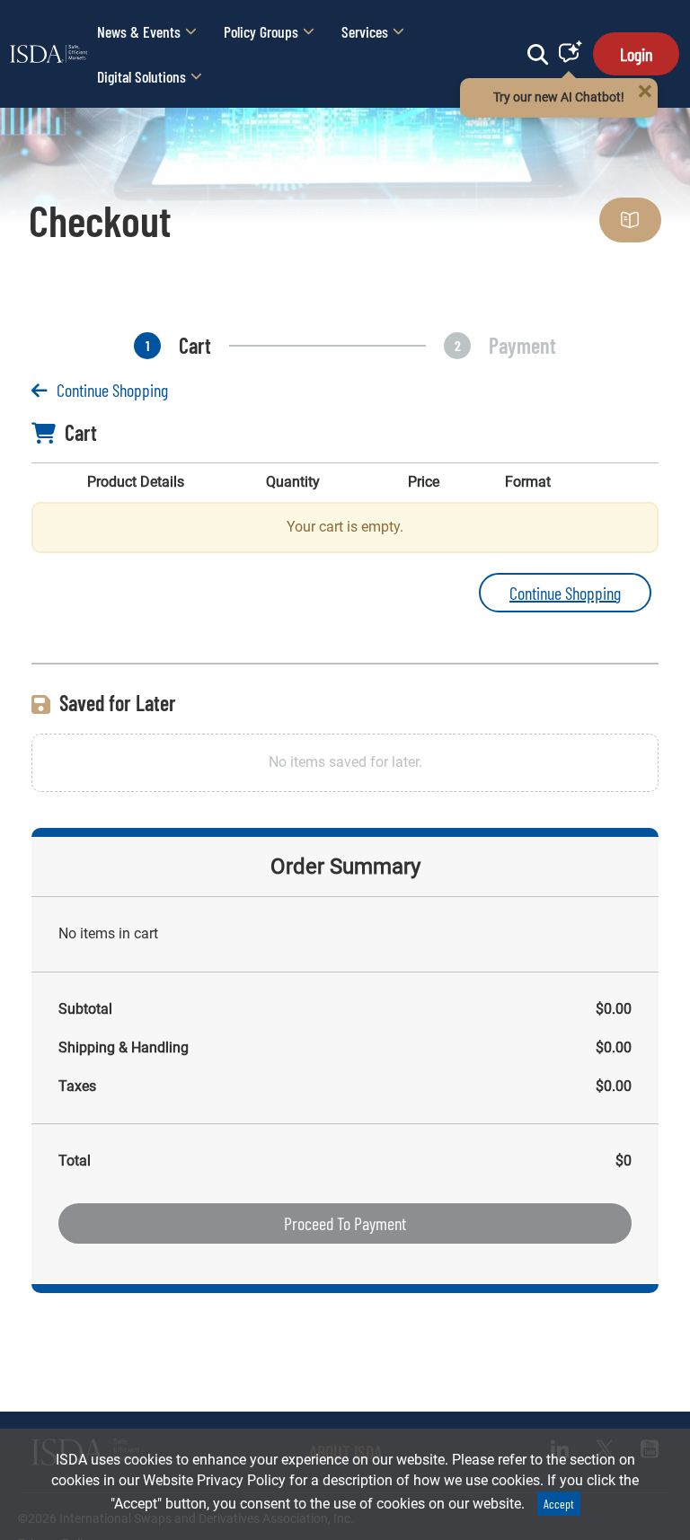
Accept (559, 1503)
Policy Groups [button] (261, 31)
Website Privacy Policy (214, 1480)
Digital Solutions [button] (141, 76)
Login (636, 54)
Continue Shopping (112, 389)
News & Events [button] (139, 31)
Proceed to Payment (345, 1223)
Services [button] (364, 31)
